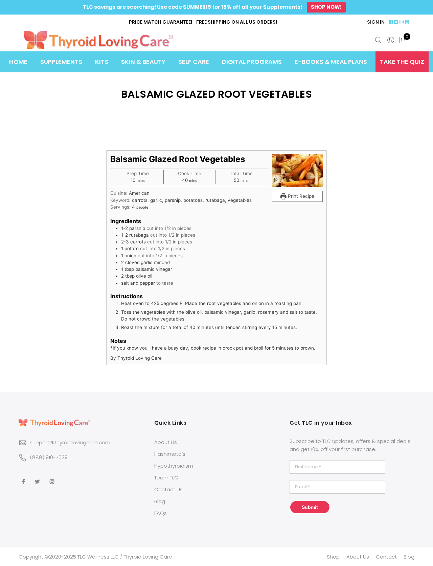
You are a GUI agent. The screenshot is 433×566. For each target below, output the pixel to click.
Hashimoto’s (169, 453)
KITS (101, 61)
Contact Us (168, 489)
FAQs (160, 513)
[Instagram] (53, 477)
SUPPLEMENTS (61, 61)
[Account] (391, 40)
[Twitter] (38, 477)
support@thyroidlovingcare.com (70, 442)
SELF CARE (193, 61)
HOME (18, 61)
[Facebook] (24, 477)
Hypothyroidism (173, 465)
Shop (333, 556)
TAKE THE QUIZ (402, 61)
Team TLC (166, 477)
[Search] (378, 40)
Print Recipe (300, 196)
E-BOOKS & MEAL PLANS (331, 61)
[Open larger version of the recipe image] (297, 170)
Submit (310, 507)
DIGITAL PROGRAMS (252, 61)
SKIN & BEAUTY (143, 61)
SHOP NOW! (326, 6)
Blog (159, 501)
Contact (386, 556)
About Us (165, 442)
